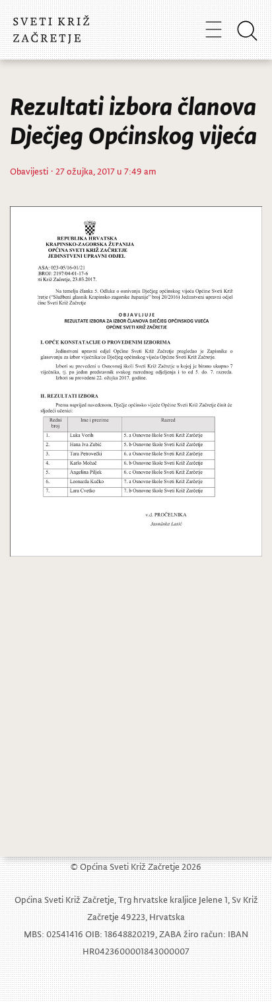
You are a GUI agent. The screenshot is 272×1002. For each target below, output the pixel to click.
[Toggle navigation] (213, 29)
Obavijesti (29, 171)
